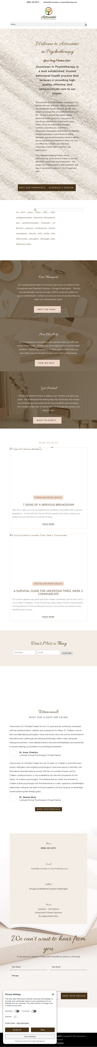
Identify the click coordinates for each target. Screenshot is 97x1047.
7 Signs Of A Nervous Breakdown (48, 505)
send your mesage (74, 996)
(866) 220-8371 (33, 2)
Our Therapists (48, 277)
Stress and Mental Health (48, 497)
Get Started (48, 388)
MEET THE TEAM (47, 309)
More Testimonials (48, 809)
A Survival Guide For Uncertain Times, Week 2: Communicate (48, 592)
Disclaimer (60, 1043)
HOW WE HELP (46, 363)
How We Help (48, 334)
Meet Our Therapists (32, 188)
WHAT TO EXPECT (46, 420)
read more (48, 524)
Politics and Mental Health (48, 584)
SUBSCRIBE (67, 653)
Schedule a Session (61, 188)
